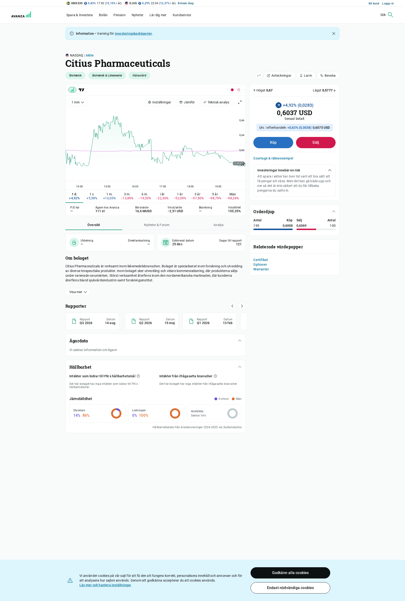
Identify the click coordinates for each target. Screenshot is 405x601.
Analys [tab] (219, 225)
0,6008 (288, 225)
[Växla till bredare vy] (259, 75)
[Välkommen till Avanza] (18, 15)
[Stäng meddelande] (334, 33)
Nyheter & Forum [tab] (156, 225)
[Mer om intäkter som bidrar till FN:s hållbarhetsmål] (138, 376)
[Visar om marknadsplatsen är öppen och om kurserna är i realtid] (235, 90)
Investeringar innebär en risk (278, 170)
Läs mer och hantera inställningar (105, 585)
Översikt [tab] (93, 225)
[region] (155, 147)
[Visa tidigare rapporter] (242, 306)
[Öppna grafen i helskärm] (240, 102)
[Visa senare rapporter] (232, 306)
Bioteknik (75, 75)
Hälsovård (139, 75)
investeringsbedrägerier (133, 33)
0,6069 (301, 225)
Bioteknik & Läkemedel (107, 75)
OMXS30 (76, 3)
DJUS (133, 3)
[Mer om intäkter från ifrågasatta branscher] (215, 376)
